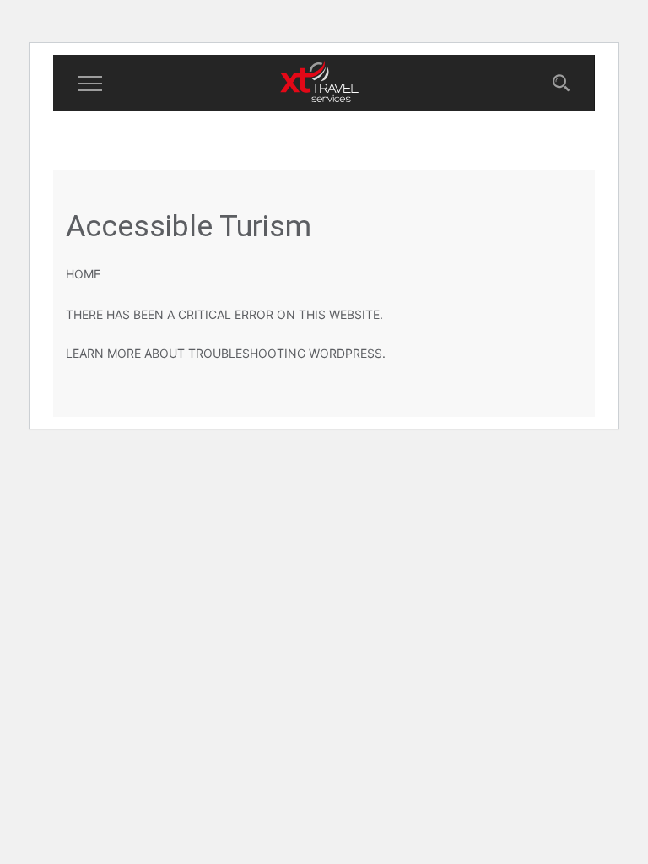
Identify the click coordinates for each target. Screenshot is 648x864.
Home (83, 274)
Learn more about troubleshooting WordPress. (226, 353)
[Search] (561, 84)
